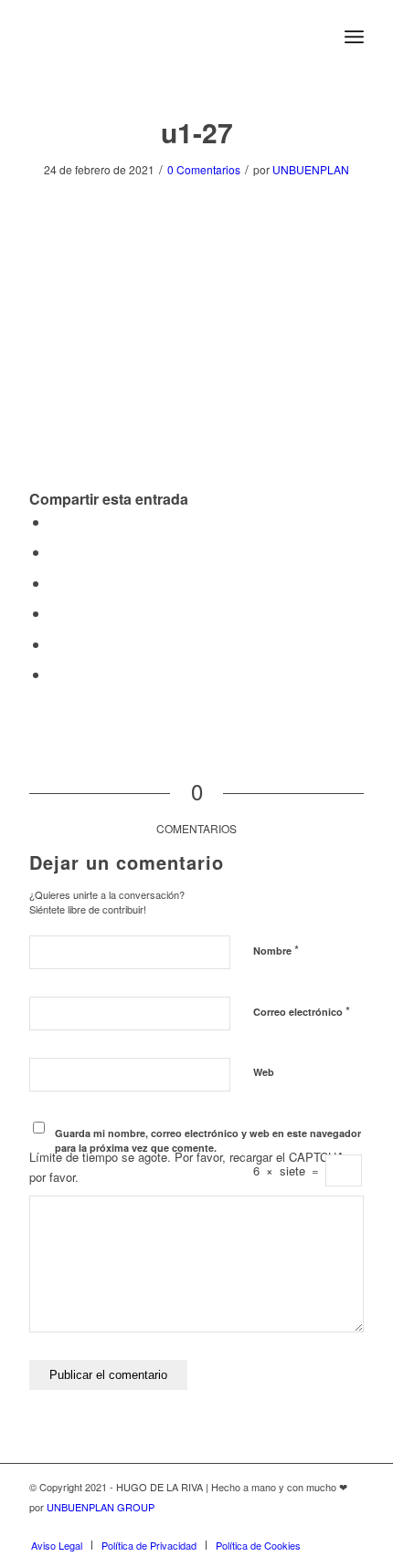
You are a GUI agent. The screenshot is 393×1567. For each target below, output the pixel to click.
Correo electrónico (301, 1010)
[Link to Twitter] (295, 1526)
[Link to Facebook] (322, 1526)
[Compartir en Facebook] (54, 521)
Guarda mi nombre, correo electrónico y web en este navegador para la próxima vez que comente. (208, 1140)
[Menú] (354, 36)
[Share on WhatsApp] (54, 582)
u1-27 (197, 131)
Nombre (276, 949)
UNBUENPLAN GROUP (100, 1506)
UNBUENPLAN (310, 169)
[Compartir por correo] (54, 674)
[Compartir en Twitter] (54, 551)
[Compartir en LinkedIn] (54, 612)
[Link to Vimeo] (350, 1526)
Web (263, 1072)
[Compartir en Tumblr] (54, 643)
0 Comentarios (203, 169)
